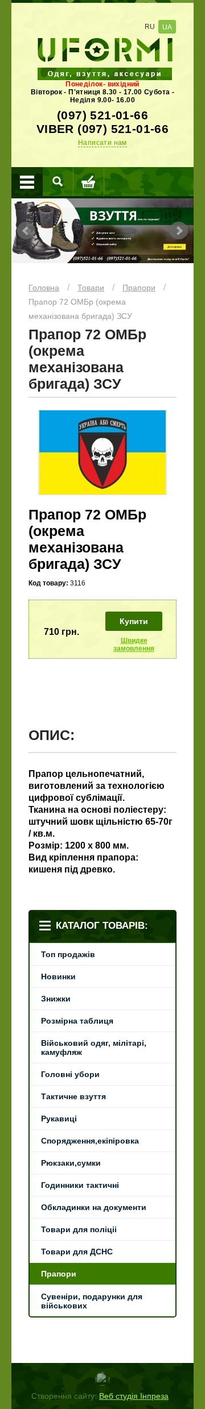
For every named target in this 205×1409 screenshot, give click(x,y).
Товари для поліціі (79, 1229)
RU (150, 27)
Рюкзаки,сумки (71, 1162)
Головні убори (70, 1074)
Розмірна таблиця (77, 1020)
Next (179, 231)
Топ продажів (68, 954)
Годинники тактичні (80, 1185)
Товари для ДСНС (77, 1251)
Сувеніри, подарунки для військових (91, 1301)
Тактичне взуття (73, 1096)
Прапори (138, 287)
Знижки (56, 998)
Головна (43, 287)
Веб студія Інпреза (134, 1395)
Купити (134, 621)
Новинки (58, 976)
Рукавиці (59, 1118)
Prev (26, 231)
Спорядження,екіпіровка (90, 1140)
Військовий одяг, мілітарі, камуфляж (93, 1047)
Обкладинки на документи (93, 1207)
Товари (90, 287)
